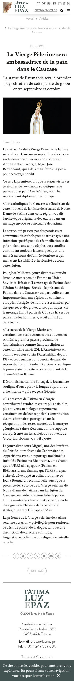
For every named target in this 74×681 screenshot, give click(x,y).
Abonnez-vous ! (46, 10)
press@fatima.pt (43, 641)
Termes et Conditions (37, 656)
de (44, 4)
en (49, 4)
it (64, 4)
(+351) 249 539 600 (40, 646)
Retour (37, 571)
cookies (34, 665)
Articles (43, 19)
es (55, 4)
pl (68, 4)
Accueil (30, 19)
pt (38, 4)
